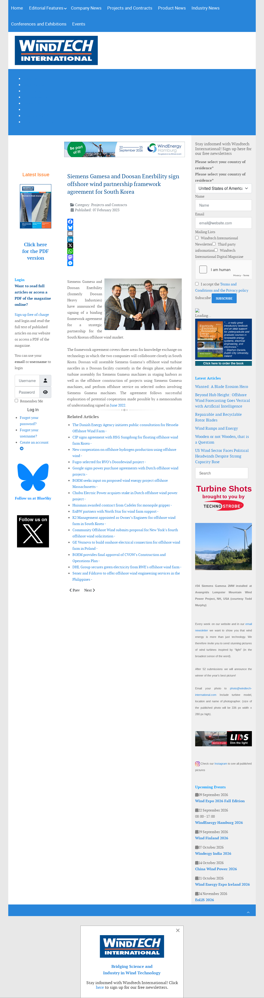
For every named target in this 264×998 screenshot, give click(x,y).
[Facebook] (124, 222)
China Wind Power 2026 (216, 869)
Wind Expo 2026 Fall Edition (220, 801)
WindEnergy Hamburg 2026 (219, 822)
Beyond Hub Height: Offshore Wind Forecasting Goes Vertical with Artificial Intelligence (222, 400)
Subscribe (203, 297)
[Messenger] (124, 263)
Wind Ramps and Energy (216, 428)
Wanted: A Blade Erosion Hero (221, 386)
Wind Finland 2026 (211, 838)
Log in (33, 409)
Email (199, 214)
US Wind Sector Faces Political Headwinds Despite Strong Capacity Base (222, 456)
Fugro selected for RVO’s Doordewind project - (109, 462)
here (100, 987)
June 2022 (117, 405)
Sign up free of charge (32, 314)
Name (199, 196)
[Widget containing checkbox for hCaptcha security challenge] (223, 269)
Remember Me (31, 401)
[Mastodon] (124, 257)
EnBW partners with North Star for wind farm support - (115, 511)
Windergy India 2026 (213, 853)
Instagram (220, 763)
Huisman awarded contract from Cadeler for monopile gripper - (122, 505)
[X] (124, 245)
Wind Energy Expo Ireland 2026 (222, 884)
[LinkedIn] (124, 239)
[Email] (124, 233)
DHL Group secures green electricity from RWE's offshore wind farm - (127, 567)
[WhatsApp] (124, 251)
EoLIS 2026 (204, 900)
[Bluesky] (124, 228)
